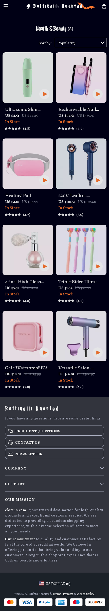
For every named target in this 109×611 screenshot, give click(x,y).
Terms (57, 593)
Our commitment (20, 538)
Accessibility (86, 593)
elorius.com (15, 509)
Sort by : (45, 42)
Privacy (68, 593)
